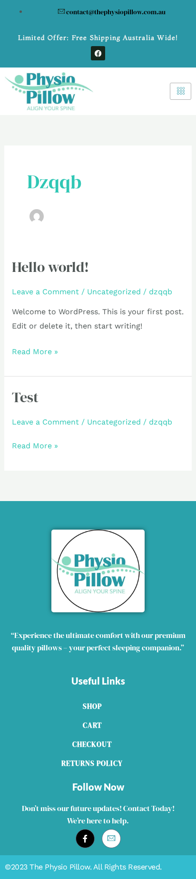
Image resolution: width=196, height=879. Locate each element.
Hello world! (50, 267)
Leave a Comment (45, 291)
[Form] (111, 838)
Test (25, 397)
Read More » (35, 350)
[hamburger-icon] (180, 91)
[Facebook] (85, 838)
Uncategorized (114, 291)
